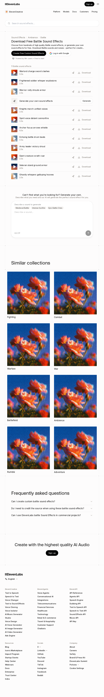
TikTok (40, 665)
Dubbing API (75, 604)
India (7, 679)
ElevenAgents (42, 589)
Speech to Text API (78, 611)
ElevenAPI (73, 589)
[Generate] (52, 101)
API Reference (76, 593)
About (72, 647)
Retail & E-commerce (46, 618)
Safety (73, 654)
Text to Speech (12, 593)
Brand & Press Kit (77, 657)
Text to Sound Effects (14, 604)
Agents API (74, 596)
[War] (75, 347)
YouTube (41, 657)
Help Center (10, 661)
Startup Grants (11, 657)
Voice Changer (11, 600)
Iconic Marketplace (13, 650)
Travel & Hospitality (46, 621)
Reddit (40, 675)
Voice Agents (43, 593)
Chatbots (41, 628)
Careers (73, 650)
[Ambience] (75, 398)
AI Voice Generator (13, 625)
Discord (40, 661)
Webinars (9, 665)
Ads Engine (10, 636)
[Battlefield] (28, 398)
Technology (42, 614)
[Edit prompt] (73, 72)
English (11, 579)
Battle (43, 37)
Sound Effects (18, 37)
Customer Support (45, 625)
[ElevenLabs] (12, 4)
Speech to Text (12, 596)
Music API (74, 618)
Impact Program (12, 654)
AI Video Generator (13, 632)
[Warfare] (28, 347)
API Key (73, 621)
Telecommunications (46, 604)
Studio (8, 618)
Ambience (33, 37)
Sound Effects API (78, 614)
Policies (73, 665)
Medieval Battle (22, 208)
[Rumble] (28, 450)
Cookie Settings (77, 668)
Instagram (41, 668)
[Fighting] (28, 295)
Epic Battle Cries (55, 208)
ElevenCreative (11, 589)
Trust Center (10, 675)
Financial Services (45, 607)
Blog (7, 647)
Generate (87, 101)
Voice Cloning (11, 607)
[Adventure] (75, 450)
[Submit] (88, 233)
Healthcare (42, 611)
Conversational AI (45, 596)
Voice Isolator (11, 611)
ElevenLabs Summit (78, 661)
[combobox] (54, 23)
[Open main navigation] (98, 4)
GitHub (40, 654)
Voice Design (11, 621)
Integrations (42, 600)
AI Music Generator (13, 614)
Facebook (41, 672)
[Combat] (75, 295)
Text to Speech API (78, 607)
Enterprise (9, 672)
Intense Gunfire (38, 208)
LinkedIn (41, 650)
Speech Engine (76, 600)
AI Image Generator (14, 628)
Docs (7, 668)
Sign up (89, 4)
